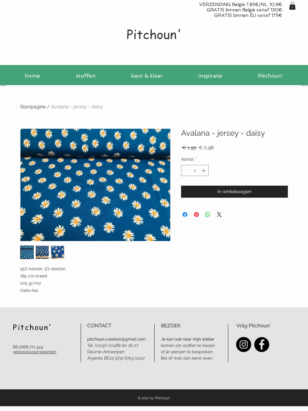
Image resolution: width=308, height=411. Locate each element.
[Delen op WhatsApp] (207, 214)
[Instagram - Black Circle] (243, 344)
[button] (292, 6)
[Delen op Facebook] (185, 214)
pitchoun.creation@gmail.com (116, 339)
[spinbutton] (194, 170)
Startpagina (33, 107)
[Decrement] (185, 170)
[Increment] (204, 170)
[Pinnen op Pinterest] (196, 214)
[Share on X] (219, 214)
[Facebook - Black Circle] (261, 344)
